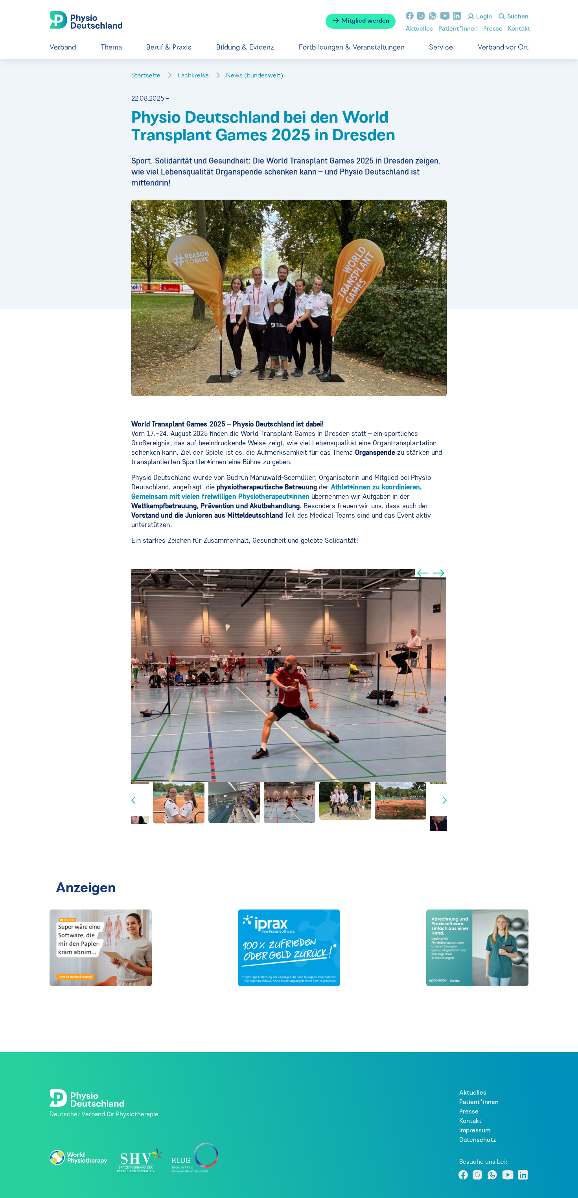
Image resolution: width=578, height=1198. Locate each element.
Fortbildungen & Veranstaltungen (352, 47)
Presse (493, 29)
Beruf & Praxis (168, 47)
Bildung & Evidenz (245, 47)
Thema (111, 47)
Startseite (146, 76)
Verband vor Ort (503, 47)
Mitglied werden (364, 21)
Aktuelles (419, 29)
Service (441, 47)
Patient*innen (458, 29)
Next (439, 573)
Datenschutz (477, 1140)
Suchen (517, 17)
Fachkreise (194, 76)
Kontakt (519, 29)
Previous (423, 573)
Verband (63, 47)
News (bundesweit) (255, 76)
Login (483, 17)
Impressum (474, 1131)
